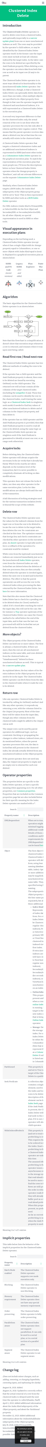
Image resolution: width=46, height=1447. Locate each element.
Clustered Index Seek (21, 402)
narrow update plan (16, 665)
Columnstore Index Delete (18, 156)
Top (17, 612)
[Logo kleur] (4, 3)
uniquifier (20, 393)
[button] (43, 3)
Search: (13, 809)
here (5, 591)
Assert (13, 543)
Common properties (26, 791)
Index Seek (33, 1103)
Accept (26, 1441)
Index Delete (22, 87)
